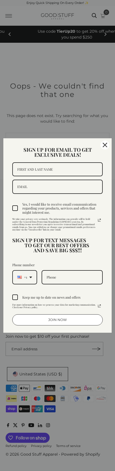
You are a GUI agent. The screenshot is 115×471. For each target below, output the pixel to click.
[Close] (105, 145)
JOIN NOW (57, 320)
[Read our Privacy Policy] (99, 220)
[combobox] (24, 277)
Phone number (23, 265)
